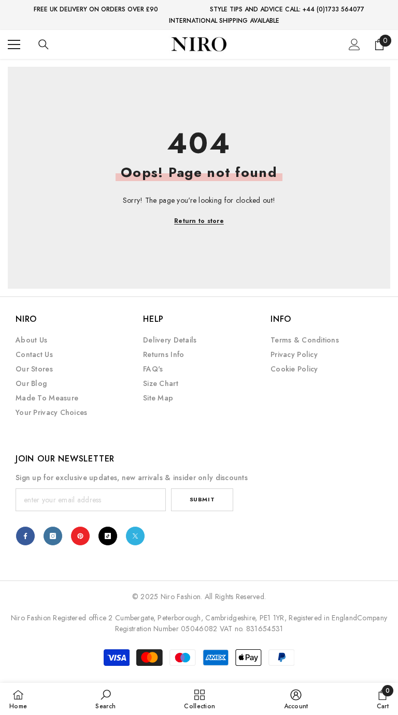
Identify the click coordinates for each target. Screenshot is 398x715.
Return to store (199, 221)
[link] (105, 699)
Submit (202, 499)
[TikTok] (108, 536)
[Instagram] (53, 536)
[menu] (14, 44)
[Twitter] (135, 536)
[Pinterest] (80, 536)
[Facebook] (25, 536)
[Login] (354, 44)
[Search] (43, 44)
